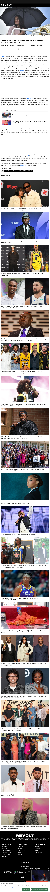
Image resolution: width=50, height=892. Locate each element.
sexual (22, 70)
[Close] (47, 883)
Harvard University (24, 155)
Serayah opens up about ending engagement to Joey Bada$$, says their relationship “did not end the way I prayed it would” (21, 209)
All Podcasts (5, 848)
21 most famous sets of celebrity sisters (21, 115)
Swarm (3, 56)
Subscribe (37, 846)
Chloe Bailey (7, 170)
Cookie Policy (10, 887)
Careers (20, 854)
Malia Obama (30, 98)
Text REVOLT (38, 850)
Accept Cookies (26, 889)
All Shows (4, 846)
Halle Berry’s (23, 165)
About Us (20, 846)
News (2, 38)
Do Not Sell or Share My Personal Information (39, 889)
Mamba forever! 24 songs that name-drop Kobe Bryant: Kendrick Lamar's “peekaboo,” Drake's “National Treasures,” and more (21, 372)
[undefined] (6, 115)
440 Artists (5, 856)
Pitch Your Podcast (6, 852)
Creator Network (6, 854)
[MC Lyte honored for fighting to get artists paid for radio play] (25, 519)
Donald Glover (15, 170)
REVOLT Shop (38, 852)
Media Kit (20, 852)
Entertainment (22, 170)
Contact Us (37, 848)
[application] (37, 876)
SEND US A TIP (25, 866)
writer (36, 131)
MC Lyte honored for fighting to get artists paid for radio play (18, 534)
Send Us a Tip (21, 850)
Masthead (20, 848)
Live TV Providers (6, 850)
